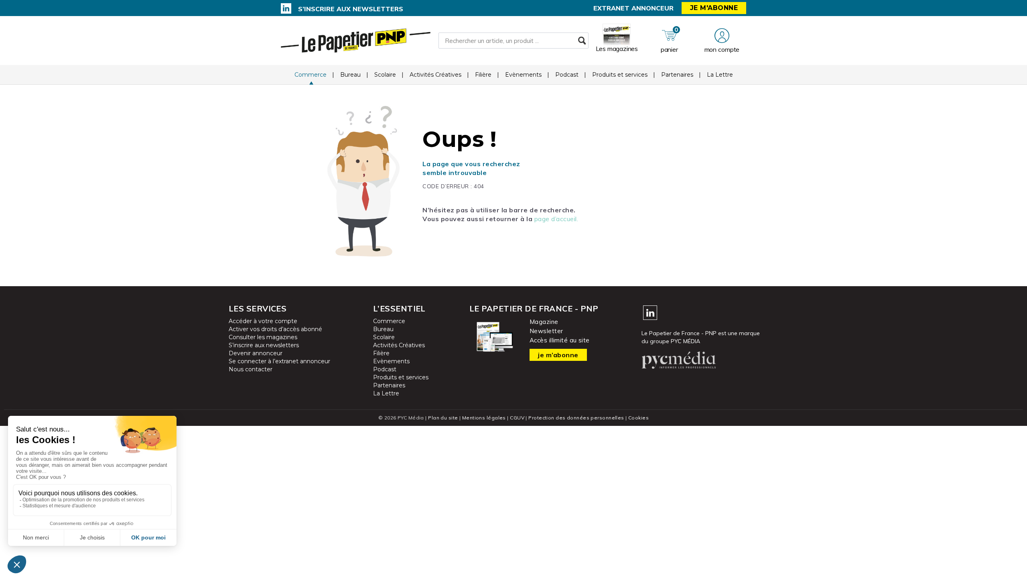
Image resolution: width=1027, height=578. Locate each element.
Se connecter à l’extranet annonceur (279, 361)
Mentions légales (484, 418)
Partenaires (677, 74)
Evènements (523, 74)
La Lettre (720, 74)
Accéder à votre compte (263, 321)
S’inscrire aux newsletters (350, 9)
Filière (483, 74)
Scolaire (385, 74)
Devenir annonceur (255, 353)
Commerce (310, 74)
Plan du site (443, 418)
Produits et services (619, 74)
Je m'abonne (714, 8)
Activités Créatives (435, 74)
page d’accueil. (556, 219)
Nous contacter (250, 369)
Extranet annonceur (633, 8)
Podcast (566, 74)
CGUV (517, 418)
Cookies (638, 418)
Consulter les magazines (263, 337)
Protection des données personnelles (576, 418)
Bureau (350, 74)
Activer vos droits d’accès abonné (275, 329)
